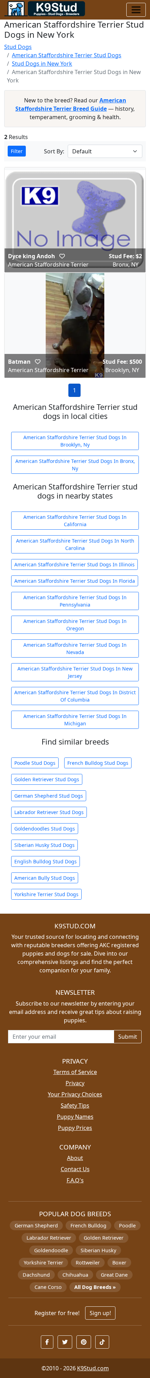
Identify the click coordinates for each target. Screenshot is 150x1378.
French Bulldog (88, 1225)
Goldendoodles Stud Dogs (44, 828)
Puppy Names (75, 1116)
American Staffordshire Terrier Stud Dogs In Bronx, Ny (75, 465)
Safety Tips (75, 1105)
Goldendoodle (51, 1250)
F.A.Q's (75, 1180)
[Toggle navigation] (136, 10)
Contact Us (75, 1169)
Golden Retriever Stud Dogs (46, 779)
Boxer (119, 1262)
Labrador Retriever (49, 1237)
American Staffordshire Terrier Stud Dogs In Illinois (74, 564)
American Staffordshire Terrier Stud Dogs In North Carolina (75, 544)
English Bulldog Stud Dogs (45, 861)
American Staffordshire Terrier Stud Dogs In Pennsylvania (75, 601)
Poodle (127, 1225)
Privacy (75, 1083)
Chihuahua (75, 1274)
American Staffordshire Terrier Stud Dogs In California (75, 521)
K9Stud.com (93, 1368)
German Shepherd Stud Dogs (48, 795)
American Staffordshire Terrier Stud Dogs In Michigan (75, 720)
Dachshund (36, 1274)
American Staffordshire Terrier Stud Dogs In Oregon (75, 625)
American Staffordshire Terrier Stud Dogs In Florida (74, 581)
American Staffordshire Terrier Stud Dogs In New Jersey (75, 672)
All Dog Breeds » (95, 1287)
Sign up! (100, 1313)
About (75, 1158)
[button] (62, 256)
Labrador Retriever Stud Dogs (49, 812)
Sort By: (54, 151)
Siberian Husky (98, 1250)
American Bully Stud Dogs (44, 878)
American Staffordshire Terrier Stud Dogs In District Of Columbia (75, 696)
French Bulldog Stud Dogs (97, 763)
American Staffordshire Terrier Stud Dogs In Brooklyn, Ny (75, 441)
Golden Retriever (103, 1237)
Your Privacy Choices (75, 1094)
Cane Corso (48, 1287)
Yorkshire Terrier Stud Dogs (46, 894)
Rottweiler (88, 1262)
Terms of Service (75, 1072)
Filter (17, 151)
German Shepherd (36, 1225)
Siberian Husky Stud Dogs (44, 845)
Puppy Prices (75, 1128)
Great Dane (114, 1274)
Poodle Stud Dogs (34, 763)
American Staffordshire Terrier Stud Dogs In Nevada (75, 648)
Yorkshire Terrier (43, 1262)
